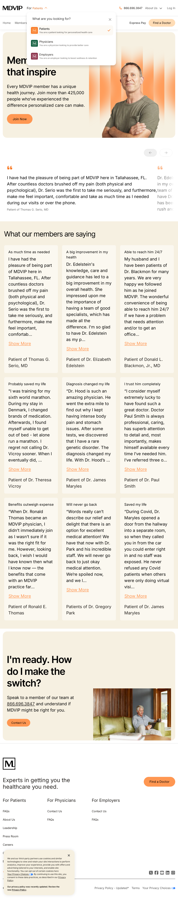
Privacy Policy (19, 890)
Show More (20, 343)
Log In (171, 8)
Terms (136, 888)
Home (7, 23)
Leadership (10, 828)
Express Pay (138, 23)
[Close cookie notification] (69, 855)
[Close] (110, 19)
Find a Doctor (162, 23)
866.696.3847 (133, 8)
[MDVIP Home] (15, 8)
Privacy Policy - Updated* (112, 888)
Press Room (10, 836)
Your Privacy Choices (18, 874)
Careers (8, 844)
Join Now (20, 119)
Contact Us (18, 722)
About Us (9, 819)
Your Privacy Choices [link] (156, 888)
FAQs (6, 811)
